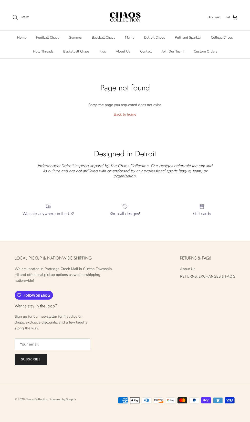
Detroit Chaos (154, 37)
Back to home (125, 114)
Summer (75, 37)
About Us (123, 51)
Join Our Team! (173, 51)
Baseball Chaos (103, 37)
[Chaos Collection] (125, 17)
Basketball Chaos (76, 51)
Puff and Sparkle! (188, 37)
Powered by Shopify (63, 399)
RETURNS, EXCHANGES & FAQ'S (207, 276)
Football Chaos (47, 37)
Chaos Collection (36, 399)
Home (21, 37)
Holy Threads (43, 51)
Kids (102, 51)
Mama (129, 37)
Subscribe (31, 359)
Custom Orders (205, 51)
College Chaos (222, 37)
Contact (146, 51)
